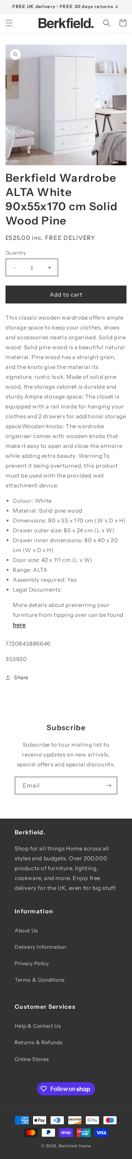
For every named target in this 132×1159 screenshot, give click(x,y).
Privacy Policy (32, 963)
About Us (26, 930)
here (19, 624)
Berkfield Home (75, 1145)
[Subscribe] (108, 785)
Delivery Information (40, 947)
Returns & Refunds (38, 1042)
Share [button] (21, 677)
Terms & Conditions (40, 980)
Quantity (16, 253)
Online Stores (32, 1059)
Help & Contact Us (38, 1026)
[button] (9, 23)
